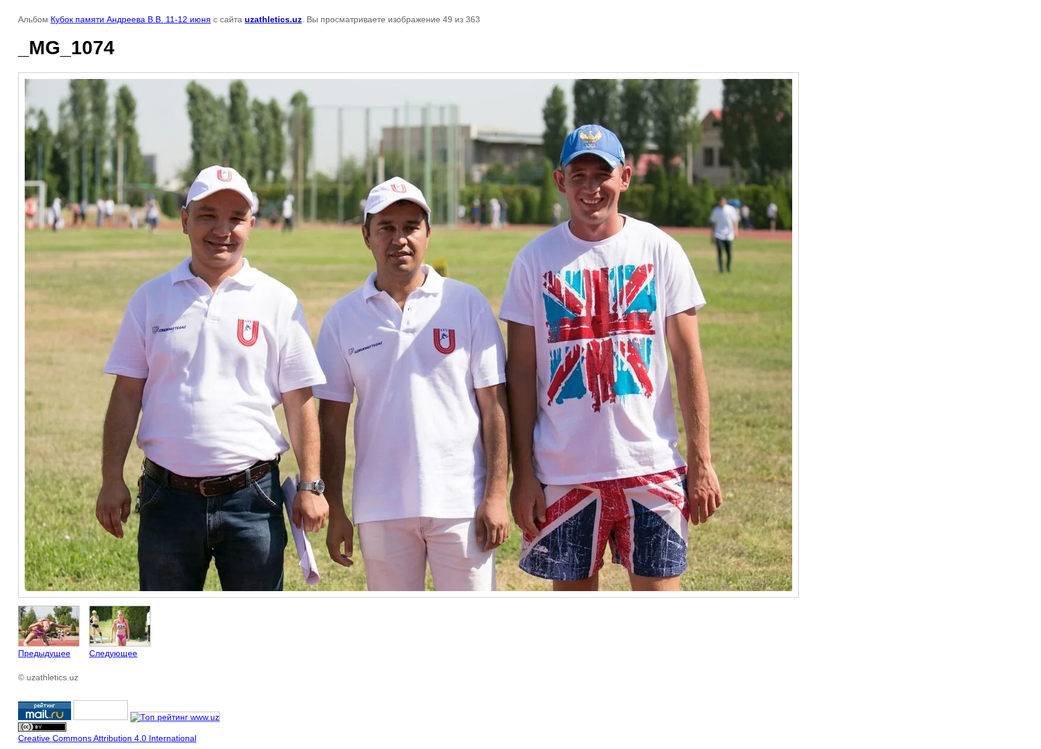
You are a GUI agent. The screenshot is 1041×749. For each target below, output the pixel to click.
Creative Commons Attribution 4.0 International (107, 738)
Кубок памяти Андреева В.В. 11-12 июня (131, 19)
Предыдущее (44, 653)
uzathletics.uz (273, 19)
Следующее (113, 653)
